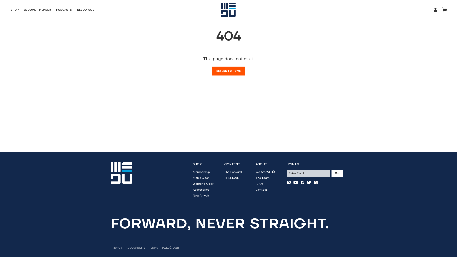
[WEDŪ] (228, 10)
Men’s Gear (201, 178)
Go (337, 173)
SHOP (197, 164)
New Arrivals (201, 195)
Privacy (116, 248)
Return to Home (228, 71)
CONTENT (232, 164)
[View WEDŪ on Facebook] (302, 182)
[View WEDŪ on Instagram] (289, 182)
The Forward (233, 172)
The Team (263, 178)
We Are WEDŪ (265, 172)
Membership (201, 172)
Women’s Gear (203, 184)
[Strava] (316, 182)
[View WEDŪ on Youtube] (295, 182)
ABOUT (261, 164)
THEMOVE (231, 178)
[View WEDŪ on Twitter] (309, 182)
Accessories (201, 190)
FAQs (259, 184)
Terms (153, 248)
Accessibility (135, 248)
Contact (261, 190)
